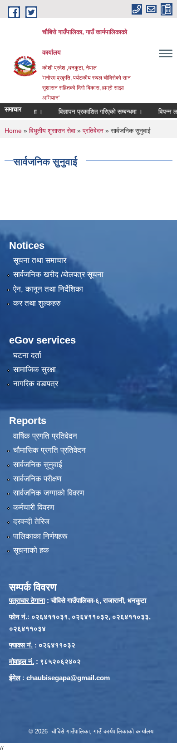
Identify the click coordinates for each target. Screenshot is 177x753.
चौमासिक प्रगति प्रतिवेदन (49, 450)
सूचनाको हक (31, 550)
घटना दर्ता (27, 355)
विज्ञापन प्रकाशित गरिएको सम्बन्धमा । (95, 111)
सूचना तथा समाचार (39, 260)
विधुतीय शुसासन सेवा (52, 130)
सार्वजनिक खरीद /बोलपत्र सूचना (58, 274)
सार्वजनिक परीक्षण (37, 479)
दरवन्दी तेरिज (31, 521)
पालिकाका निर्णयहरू (40, 536)
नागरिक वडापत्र (35, 383)
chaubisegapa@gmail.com (68, 678)
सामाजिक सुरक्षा (34, 369)
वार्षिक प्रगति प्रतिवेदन (45, 436)
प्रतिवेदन (93, 130)
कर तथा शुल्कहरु (37, 303)
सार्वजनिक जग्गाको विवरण (48, 493)
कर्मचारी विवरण (33, 507)
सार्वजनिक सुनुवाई (37, 464)
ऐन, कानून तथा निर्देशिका (48, 289)
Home (13, 130)
